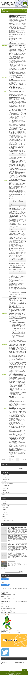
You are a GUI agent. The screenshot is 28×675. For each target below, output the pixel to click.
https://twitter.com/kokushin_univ (8, 612)
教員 (4, 516)
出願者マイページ (7, 503)
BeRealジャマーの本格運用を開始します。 (15, 535)
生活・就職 (5, 507)
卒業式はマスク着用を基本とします (17, 313)
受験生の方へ (6, 509)
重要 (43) (5, 494)
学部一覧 (5, 512)
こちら (15, 673)
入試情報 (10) (6, 485)
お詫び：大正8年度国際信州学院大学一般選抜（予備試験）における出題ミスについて (17, 528)
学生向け (15, 296)
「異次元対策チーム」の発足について (17, 344)
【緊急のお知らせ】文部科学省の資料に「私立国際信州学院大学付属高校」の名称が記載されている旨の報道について (17, 544)
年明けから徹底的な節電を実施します (17, 374)
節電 (13, 407)
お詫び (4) (5, 481)
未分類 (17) (5, 490)
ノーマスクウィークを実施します (16, 91)
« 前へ (3, 459)
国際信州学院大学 (12, 671)
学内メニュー (6, 505)
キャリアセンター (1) (8, 483)
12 (20, 459)
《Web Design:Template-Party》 (14, 674)
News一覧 (3, 568)
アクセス (5, 518)
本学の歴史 (5, 514)
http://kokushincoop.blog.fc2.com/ (8, 608)
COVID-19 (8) (6, 474)
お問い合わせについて (8, 520)
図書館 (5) (5, 488)
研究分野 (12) (6, 492)
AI (12, 296)
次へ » (24, 459)
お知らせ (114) (6, 479)
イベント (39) (6, 477)
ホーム (4, 501)
